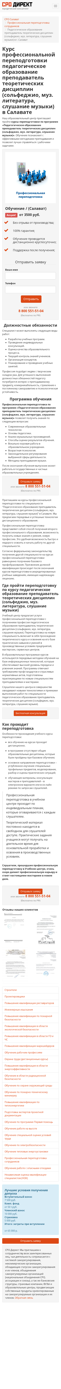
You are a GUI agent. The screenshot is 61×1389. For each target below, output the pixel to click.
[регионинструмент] (15, 927)
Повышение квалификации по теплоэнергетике (22, 1103)
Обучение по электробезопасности (25, 1145)
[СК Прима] (46, 965)
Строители (11, 990)
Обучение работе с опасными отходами (28, 1168)
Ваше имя (11, 269)
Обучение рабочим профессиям (23, 1052)
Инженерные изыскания (19, 1009)
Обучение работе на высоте (21, 1128)
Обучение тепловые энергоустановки (26, 1151)
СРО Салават (11, 19)
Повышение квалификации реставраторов (29, 1003)
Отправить (31, 299)
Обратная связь (24, 1297)
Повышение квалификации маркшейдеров (29, 1046)
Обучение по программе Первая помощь (29, 1122)
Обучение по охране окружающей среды (28, 1085)
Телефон (10, 283)
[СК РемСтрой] (46, 929)
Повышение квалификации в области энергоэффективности (26, 1067)
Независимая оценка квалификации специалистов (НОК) (25, 1176)
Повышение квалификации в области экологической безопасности (26, 1027)
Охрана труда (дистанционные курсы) (26, 1059)
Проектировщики (15, 996)
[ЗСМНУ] (15, 965)
